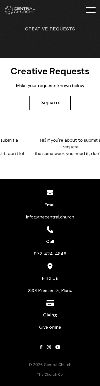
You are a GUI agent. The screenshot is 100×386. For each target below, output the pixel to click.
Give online (50, 327)
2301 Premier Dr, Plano (50, 290)
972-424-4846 (50, 254)
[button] (91, 10)
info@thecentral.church (50, 217)
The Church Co (50, 374)
